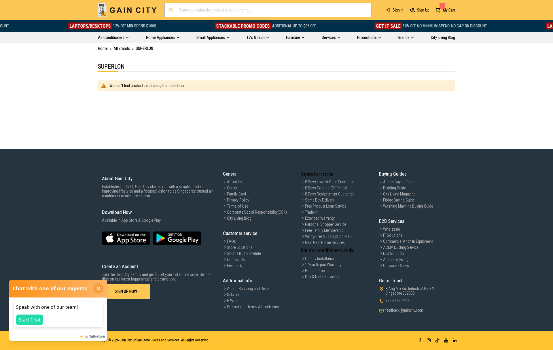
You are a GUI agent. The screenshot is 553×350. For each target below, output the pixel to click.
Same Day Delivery (319, 200)
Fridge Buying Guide (398, 200)
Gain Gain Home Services (325, 242)
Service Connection (317, 174)
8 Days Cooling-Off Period (326, 188)
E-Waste (233, 300)
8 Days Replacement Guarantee (329, 194)
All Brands (122, 48)
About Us (234, 182)
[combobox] (268, 10)
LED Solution (393, 253)
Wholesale (391, 229)
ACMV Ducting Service (400, 247)
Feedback (234, 265)
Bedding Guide (394, 188)
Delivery (233, 294)
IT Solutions (393, 235)
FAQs (231, 241)
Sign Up (423, 10)
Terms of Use (237, 206)
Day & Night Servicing (322, 276)
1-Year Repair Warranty (323, 264)
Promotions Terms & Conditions (253, 306)
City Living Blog (239, 218)
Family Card (236, 194)
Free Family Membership (324, 230)
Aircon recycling (395, 259)
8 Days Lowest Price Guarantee (329, 182)
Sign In (398, 10)
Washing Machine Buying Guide (408, 206)
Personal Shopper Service (325, 224)
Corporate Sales (396, 265)
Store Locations (240, 247)
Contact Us (236, 259)
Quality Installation (320, 258)
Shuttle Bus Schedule (244, 253)
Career (232, 188)
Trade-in (311, 212)
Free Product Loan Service (325, 206)
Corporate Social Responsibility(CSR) (257, 212)
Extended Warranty (320, 218)
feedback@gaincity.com (404, 310)
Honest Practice (317, 270)
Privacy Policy (238, 200)
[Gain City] (127, 10)
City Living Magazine (399, 194)
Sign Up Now (126, 291)
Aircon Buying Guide (399, 182)
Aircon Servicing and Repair (249, 288)
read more (143, 195)
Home (103, 48)
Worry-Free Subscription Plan (328, 236)
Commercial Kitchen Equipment (408, 241)
